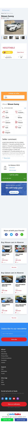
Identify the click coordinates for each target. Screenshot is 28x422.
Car (5, 13)
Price (6, 96)
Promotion (4, 360)
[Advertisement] (14, 76)
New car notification (14, 404)
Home (2, 13)
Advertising (4, 353)
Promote (8, 52)
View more (14, 267)
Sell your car (14, 192)
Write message (12, 170)
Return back (6, 10)
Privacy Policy (4, 356)
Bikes (2, 382)
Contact (3, 362)
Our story (3, 351)
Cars (2, 369)
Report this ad (20, 52)
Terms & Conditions (6, 358)
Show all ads (12, 167)
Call (25, 108)
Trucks (3, 373)
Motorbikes (4, 371)
